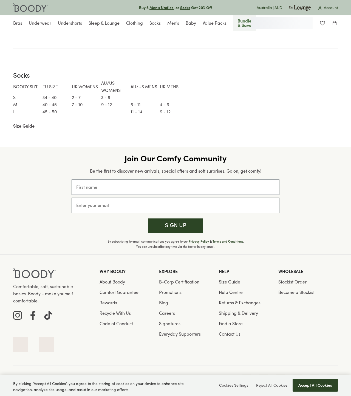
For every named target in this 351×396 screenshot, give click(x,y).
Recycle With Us (115, 313)
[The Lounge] (300, 7)
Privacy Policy (199, 241)
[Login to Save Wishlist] (322, 23)
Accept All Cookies (315, 385)
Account (331, 7)
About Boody (112, 282)
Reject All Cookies (272, 385)
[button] (175, 225)
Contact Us (229, 334)
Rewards (108, 303)
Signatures (169, 324)
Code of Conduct (116, 324)
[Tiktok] (48, 315)
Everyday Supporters (180, 334)
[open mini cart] (334, 23)
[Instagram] (17, 315)
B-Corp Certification (179, 282)
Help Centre (231, 292)
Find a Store (231, 324)
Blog (163, 303)
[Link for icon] (20, 344)
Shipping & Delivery (238, 313)
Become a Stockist (296, 292)
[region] (175, 385)
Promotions (170, 292)
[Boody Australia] (30, 7)
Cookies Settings (233, 385)
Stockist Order (292, 282)
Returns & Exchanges (240, 303)
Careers (167, 313)
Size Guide (229, 282)
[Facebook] (33, 315)
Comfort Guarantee (119, 292)
